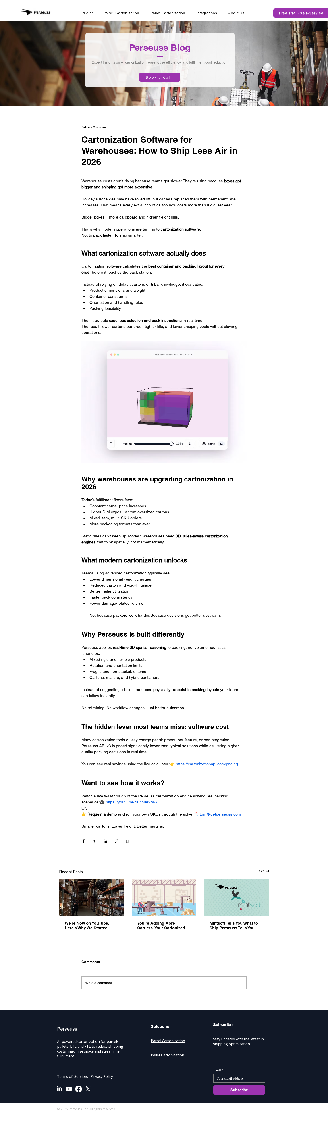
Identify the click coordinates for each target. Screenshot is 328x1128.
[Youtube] (69, 1089)
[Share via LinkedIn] (105, 841)
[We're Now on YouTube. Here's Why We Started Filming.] (91, 897)
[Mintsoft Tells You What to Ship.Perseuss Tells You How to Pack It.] (236, 897)
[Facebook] (78, 1089)
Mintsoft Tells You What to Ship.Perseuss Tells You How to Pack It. (234, 925)
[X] (88, 1089)
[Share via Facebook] (83, 841)
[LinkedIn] (59, 1089)
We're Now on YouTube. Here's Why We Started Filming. (87, 925)
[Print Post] (127, 841)
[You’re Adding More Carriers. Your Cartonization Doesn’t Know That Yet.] (164, 897)
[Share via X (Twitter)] (94, 841)
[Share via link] (116, 841)
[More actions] (244, 127)
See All (264, 871)
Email (218, 1070)
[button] (237, 13)
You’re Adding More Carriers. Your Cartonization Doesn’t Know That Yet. (163, 925)
